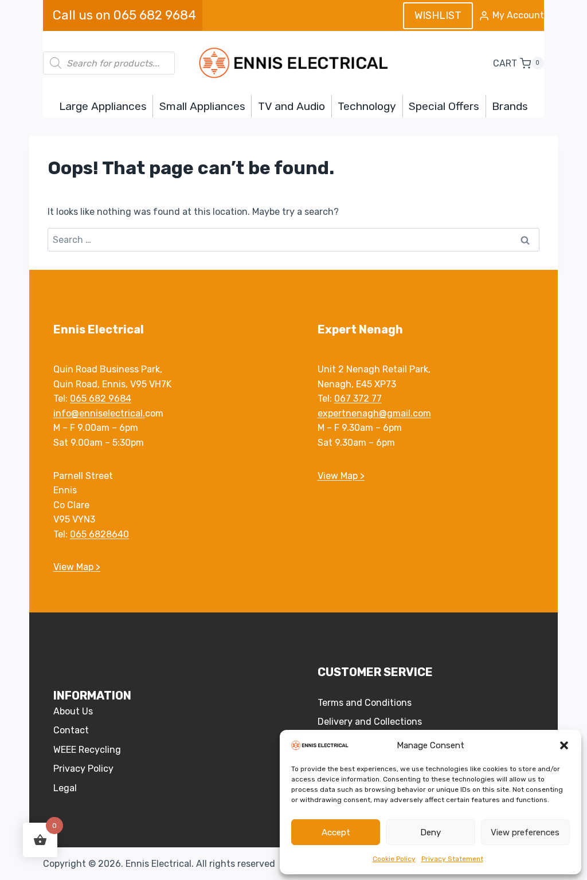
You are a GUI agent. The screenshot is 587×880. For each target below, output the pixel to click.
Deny (430, 832)
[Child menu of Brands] (510, 106)
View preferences (525, 832)
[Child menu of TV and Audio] (291, 106)
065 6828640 (99, 534)
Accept (336, 832)
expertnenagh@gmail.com (374, 413)
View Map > (76, 566)
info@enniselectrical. (99, 413)
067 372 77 (358, 398)
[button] (564, 745)
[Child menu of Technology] (367, 106)
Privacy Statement (452, 859)
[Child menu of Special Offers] (444, 106)
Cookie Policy (394, 859)
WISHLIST (437, 15)
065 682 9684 (100, 398)
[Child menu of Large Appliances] (102, 106)
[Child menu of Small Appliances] (202, 106)
